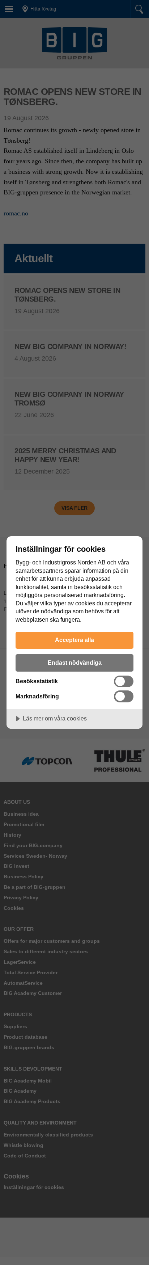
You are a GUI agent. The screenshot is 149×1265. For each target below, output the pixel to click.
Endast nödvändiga (75, 662)
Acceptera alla (74, 639)
